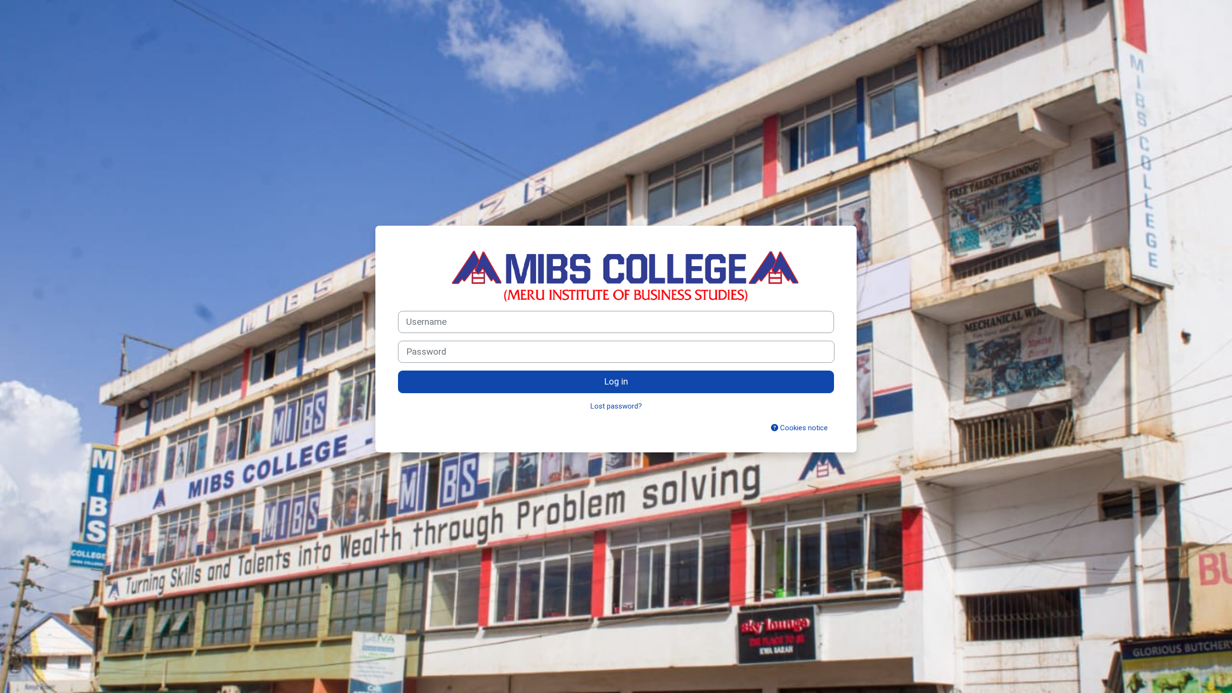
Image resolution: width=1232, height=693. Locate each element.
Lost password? (616, 406)
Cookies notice (803, 428)
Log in (616, 381)
